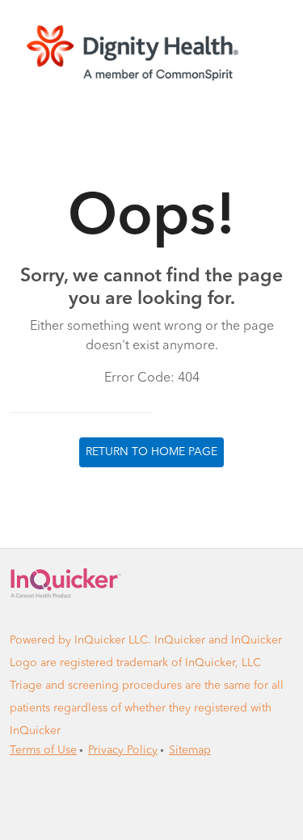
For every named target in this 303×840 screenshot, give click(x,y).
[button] (151, 51)
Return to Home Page (151, 452)
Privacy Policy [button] (123, 750)
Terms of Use (43, 750)
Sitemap (190, 750)
